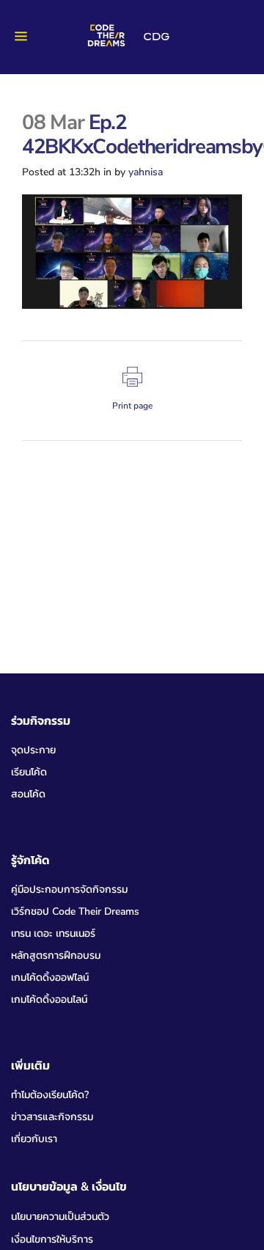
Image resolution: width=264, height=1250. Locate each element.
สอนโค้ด (28, 794)
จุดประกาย (33, 750)
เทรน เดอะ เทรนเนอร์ (53, 933)
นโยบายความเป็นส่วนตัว (60, 1217)
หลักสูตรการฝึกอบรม (55, 955)
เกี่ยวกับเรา (34, 1139)
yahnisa (145, 172)
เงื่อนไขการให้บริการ (52, 1239)
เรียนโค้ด (29, 772)
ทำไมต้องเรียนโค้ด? (50, 1095)
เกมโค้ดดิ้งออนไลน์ (49, 999)
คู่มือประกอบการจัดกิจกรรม (69, 889)
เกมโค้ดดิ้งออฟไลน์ (50, 977)
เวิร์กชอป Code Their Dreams (75, 911)
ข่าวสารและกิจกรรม (52, 1117)
